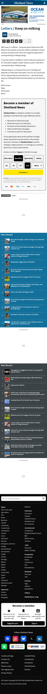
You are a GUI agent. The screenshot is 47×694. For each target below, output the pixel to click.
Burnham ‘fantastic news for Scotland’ (25, 314)
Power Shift (5, 572)
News (3, 507)
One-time (8, 158)
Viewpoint (4, 597)
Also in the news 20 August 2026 (22, 292)
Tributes (27, 516)
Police (3, 567)
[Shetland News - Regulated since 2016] (36, 646)
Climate (3, 523)
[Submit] (43, 498)
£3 (7, 165)
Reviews (4, 595)
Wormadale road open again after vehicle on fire (26, 378)
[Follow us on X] (31, 639)
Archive (28, 581)
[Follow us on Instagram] (15, 639)
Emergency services (8, 544)
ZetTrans (28, 541)
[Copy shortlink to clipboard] (20, 41)
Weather (4, 585)
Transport (4, 580)
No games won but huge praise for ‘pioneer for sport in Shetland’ (27, 453)
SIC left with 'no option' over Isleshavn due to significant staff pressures (27, 323)
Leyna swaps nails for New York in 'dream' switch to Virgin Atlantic (25, 255)
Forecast (28, 574)
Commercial (29, 528)
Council (3, 533)
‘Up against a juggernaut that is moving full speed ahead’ (26, 371)
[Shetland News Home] (23, 4)
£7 (21, 165)
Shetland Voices (30, 519)
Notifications (30, 666)
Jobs (27, 545)
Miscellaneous (29, 568)
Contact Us (5, 659)
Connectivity (5, 528)
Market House (29, 538)
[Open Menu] (2, 3)
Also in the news (6, 510)
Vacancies (28, 548)
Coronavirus (5, 531)
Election (4, 541)
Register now (12, 623)
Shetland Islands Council (33, 533)
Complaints (29, 659)
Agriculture (5, 512)
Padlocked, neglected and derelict (23, 262)
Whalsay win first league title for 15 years (25, 277)
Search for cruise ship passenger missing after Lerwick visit (27, 248)
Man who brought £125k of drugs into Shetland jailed (27, 240)
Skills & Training (30, 550)
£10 (27, 165)
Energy (3, 546)
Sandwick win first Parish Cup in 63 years (25, 400)
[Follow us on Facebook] (7, 639)
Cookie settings (7, 656)
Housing (4, 559)
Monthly (18, 158)
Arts (2, 515)
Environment (5, 552)
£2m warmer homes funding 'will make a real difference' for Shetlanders (27, 285)
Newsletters (29, 589)
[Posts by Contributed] (4, 34)
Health (3, 554)
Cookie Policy (30, 656)
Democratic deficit (17, 385)
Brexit (3, 518)
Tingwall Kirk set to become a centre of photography (25, 308)
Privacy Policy (6, 673)
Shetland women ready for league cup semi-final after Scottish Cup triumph (26, 446)
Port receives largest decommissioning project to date (27, 300)
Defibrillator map (32, 597)
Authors (27, 586)
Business (4, 520)
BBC (26, 536)
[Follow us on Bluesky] (23, 639)
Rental (27, 560)
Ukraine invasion (6, 583)
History (3, 557)
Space (3, 575)
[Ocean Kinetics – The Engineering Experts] (23, 14)
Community (5, 525)
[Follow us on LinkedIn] (39, 639)
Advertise (4, 663)
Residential (28, 557)
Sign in (34, 623)
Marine (3, 562)
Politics (3, 570)
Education (4, 538)
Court (3, 536)
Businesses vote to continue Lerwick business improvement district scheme (27, 438)
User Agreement (7, 669)
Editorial (27, 507)
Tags (26, 584)
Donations (29, 663)
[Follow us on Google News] (17, 646)
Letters (6, 28)
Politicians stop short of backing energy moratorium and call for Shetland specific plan (27, 393)
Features (28, 511)
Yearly (38, 158)
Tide (26, 577)
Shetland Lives (30, 521)
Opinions (4, 589)
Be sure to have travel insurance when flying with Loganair (26, 270)
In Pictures (28, 513)
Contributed (13, 34)
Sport (3, 578)
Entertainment (6, 549)
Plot (26, 565)
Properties (29, 554)
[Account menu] (44, 3)
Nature (3, 565)
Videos (27, 593)
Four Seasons (29, 524)
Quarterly (29, 158)
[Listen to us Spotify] (4, 646)
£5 (14, 165)
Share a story (6, 666)
